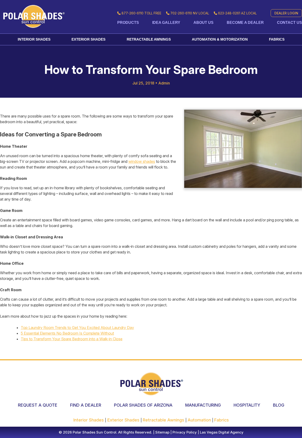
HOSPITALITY (247, 405)
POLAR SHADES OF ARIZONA (143, 405)
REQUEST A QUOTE (37, 405)
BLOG (278, 405)
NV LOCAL (189, 13)
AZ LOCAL (237, 13)
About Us (203, 23)
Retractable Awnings (149, 39)
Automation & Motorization (220, 39)
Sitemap (161, 432)
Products (128, 23)
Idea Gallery (166, 23)
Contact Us (289, 23)
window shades (141, 161)
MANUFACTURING (203, 405)
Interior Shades (34, 39)
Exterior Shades (88, 39)
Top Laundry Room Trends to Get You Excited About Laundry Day (77, 327)
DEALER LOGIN (286, 13)
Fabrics (277, 39)
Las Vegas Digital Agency (221, 432)
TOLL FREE (141, 13)
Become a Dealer (245, 23)
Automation (200, 419)
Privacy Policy (184, 432)
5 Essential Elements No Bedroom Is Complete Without (67, 333)
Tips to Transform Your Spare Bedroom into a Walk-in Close (71, 339)
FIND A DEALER (85, 405)
